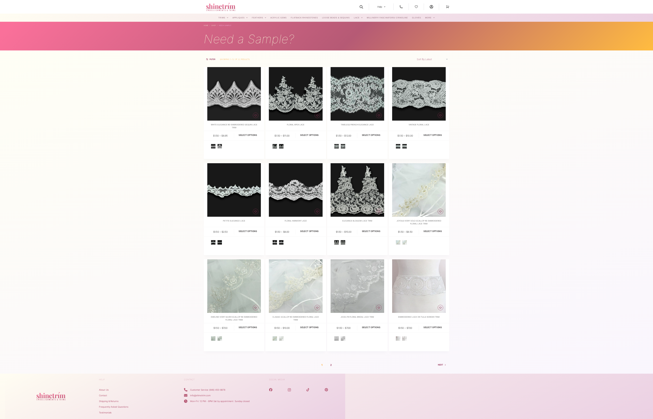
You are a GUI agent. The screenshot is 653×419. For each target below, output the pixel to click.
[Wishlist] (416, 6)
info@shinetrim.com (200, 395)
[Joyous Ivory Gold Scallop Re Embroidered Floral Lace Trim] (419, 190)
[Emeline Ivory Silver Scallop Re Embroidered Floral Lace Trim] (234, 286)
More (428, 18)
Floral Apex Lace (295, 124)
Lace (356, 18)
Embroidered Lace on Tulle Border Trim (419, 317)
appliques (238, 18)
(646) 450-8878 (217, 389)
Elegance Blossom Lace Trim (357, 221)
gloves (416, 18)
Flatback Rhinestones (304, 18)
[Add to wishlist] (255, 115)
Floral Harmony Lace (296, 221)
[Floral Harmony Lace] (295, 190)
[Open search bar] (361, 6)
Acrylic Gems (278, 18)
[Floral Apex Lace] (295, 94)
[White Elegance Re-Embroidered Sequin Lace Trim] (234, 94)
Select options (248, 135)
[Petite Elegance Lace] (234, 190)
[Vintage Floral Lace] (419, 94)
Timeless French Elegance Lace (357, 124)
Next (440, 364)
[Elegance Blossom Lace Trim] (357, 190)
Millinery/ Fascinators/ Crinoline (387, 18)
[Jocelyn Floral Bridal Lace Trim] (357, 286)
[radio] (213, 146)
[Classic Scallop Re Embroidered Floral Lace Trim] (295, 286)
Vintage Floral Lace (419, 124)
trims (221, 18)
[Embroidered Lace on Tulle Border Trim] (419, 286)
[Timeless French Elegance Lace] (357, 94)
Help (379, 6)
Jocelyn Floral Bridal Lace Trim (357, 317)
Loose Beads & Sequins (336, 18)
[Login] (431, 6)
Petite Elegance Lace (234, 221)
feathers (257, 18)
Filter (212, 59)
